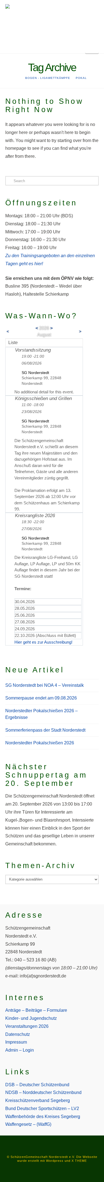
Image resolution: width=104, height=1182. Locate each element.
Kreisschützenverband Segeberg (37, 1100)
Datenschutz (17, 1034)
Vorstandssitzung (33, 350)
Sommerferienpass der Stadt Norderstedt (45, 730)
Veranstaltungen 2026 (27, 1026)
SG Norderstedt (35, 372)
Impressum (16, 1042)
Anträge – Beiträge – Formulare (36, 1010)
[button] (92, 47)
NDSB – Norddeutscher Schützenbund (43, 1092)
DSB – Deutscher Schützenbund (37, 1084)
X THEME (79, 1160)
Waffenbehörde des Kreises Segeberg (42, 1116)
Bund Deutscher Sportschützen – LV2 (42, 1108)
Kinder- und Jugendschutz (31, 1018)
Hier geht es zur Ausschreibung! (43, 642)
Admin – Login (19, 1050)
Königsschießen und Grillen (43, 398)
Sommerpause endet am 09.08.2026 (41, 698)
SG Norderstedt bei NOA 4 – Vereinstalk (44, 685)
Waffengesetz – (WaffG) (28, 1124)
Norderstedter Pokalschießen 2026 (39, 742)
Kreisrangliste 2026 (35, 515)
